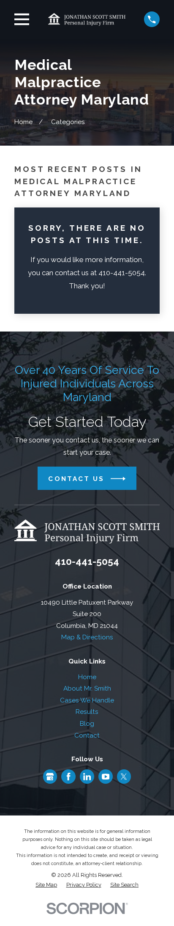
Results (87, 712)
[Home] (86, 19)
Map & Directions (87, 637)
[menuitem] (46, 885)
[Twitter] (124, 776)
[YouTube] (105, 776)
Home (87, 677)
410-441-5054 (87, 561)
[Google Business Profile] (50, 776)
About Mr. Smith (87, 688)
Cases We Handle (87, 700)
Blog (87, 723)
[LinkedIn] (87, 776)
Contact (87, 735)
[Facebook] (68, 776)
